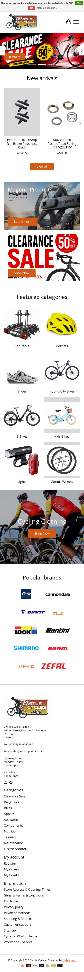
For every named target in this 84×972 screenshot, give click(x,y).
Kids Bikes (62, 436)
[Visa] (35, 966)
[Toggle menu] (76, 22)
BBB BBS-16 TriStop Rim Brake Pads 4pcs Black (22, 143)
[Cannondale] (57, 594)
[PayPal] (53, 966)
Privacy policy (13, 907)
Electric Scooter (15, 849)
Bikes (8, 808)
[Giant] (33, 613)
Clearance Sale (14, 796)
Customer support (17, 924)
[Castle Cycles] (21, 22)
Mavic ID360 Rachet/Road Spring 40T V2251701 (62, 143)
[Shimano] (26, 648)
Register (10, 863)
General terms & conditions (24, 895)
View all (42, 166)
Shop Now (15, 56)
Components (13, 825)
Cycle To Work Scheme (20, 936)
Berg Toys (11, 802)
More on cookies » (47, 8)
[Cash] (22, 966)
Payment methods (17, 913)
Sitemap (10, 930)
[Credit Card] (47, 966)
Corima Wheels (62, 481)
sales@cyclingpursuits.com (27, 751)
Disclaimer (11, 901)
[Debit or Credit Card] (60, 966)
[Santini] (57, 630)
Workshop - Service (18, 942)
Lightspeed (69, 960)
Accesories (11, 819)
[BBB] (26, 594)
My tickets (11, 875)
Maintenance (13, 843)
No (31, 8)
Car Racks (22, 346)
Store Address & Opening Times (27, 889)
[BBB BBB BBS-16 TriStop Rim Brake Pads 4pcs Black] (22, 112)
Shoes (22, 391)
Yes (79, 3)
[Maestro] (41, 966)
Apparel (9, 814)
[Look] (26, 630)
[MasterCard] (28, 966)
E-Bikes (22, 436)
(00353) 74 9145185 (21, 744)
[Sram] (57, 648)
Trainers (10, 837)
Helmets (62, 346)
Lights (22, 481)
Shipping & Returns (18, 919)
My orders (11, 869)
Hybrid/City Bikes (62, 391)
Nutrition (11, 831)
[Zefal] (53, 666)
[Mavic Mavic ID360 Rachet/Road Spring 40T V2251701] (62, 112)
